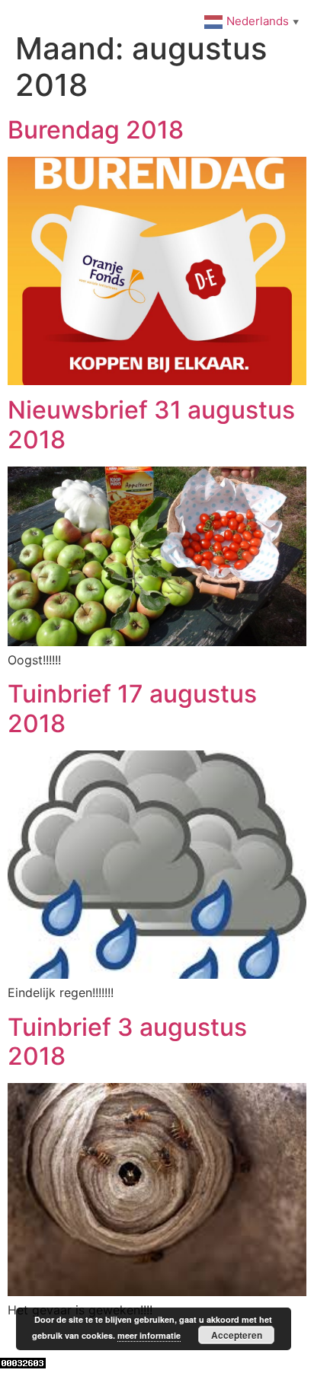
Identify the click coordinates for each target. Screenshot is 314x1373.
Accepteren (236, 1335)
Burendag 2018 (96, 130)
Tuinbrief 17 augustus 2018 (132, 708)
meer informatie (149, 1335)
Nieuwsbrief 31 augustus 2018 (151, 424)
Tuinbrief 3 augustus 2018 (127, 1041)
